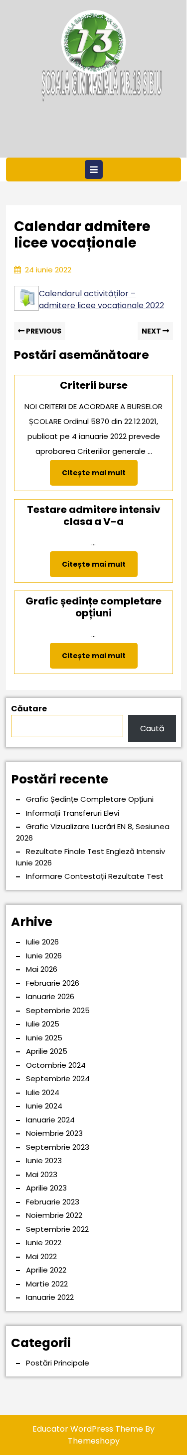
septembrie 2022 (57, 1229)
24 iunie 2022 (48, 269)
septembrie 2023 (57, 1147)
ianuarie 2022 (50, 1297)
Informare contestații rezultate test (95, 876)
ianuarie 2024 (50, 1119)
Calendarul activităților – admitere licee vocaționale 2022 (101, 299)
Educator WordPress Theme (87, 1429)
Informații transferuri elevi (72, 813)
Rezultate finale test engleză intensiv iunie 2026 (90, 857)
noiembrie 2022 (54, 1215)
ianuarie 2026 (50, 996)
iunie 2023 (44, 1160)
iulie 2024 (42, 1092)
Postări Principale (57, 1363)
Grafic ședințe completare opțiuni (90, 799)
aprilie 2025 (46, 1051)
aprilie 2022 (46, 1270)
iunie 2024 (44, 1106)
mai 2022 (41, 1256)
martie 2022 (47, 1284)
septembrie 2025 (58, 1010)
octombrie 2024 (56, 1065)
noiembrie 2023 (54, 1133)
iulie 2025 (42, 1024)
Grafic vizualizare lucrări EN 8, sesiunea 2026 (93, 832)
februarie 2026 (52, 983)
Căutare (29, 708)
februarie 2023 (52, 1202)
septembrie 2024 (58, 1078)
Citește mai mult (100, 476)
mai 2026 (41, 969)
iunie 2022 (43, 1242)
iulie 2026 (42, 942)
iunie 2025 (44, 1037)
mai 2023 (41, 1174)
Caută (152, 728)
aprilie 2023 (46, 1188)
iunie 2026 (44, 955)
